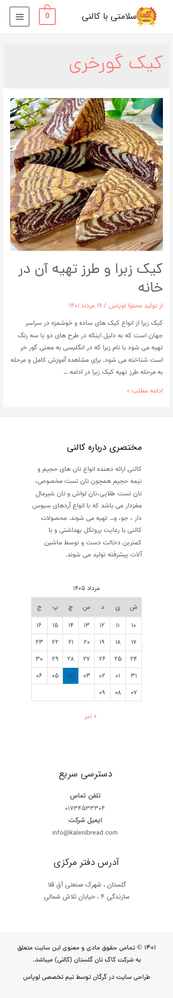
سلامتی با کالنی (109, 17)
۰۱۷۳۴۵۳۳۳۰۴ (85, 808)
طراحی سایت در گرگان (121, 978)
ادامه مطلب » (145, 390)
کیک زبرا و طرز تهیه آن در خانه (90, 279)
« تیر (91, 716)
